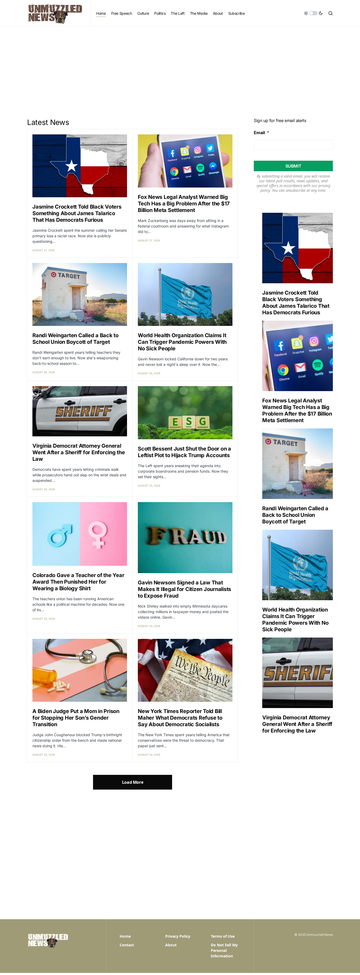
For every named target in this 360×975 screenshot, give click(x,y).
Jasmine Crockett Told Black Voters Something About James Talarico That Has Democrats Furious (76, 213)
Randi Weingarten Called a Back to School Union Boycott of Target (75, 338)
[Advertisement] (180, 66)
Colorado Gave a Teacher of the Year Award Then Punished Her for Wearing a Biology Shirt (78, 582)
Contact (127, 944)
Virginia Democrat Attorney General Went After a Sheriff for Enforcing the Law (78, 452)
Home (125, 936)
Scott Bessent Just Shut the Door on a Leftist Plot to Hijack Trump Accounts (184, 452)
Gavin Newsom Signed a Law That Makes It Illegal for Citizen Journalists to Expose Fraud (184, 589)
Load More (132, 782)
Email (261, 132)
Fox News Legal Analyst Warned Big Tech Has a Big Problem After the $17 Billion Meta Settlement (184, 203)
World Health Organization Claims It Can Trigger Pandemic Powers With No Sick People (182, 342)
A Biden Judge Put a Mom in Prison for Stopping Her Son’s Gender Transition (75, 718)
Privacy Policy (177, 936)
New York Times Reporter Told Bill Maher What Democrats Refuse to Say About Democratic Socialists (180, 718)
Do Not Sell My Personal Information (224, 950)
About (171, 944)
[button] (313, 13)
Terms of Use (223, 936)
